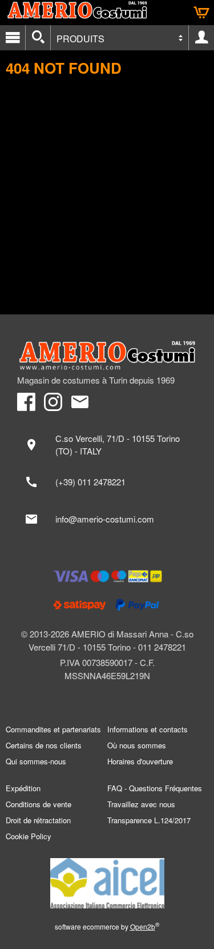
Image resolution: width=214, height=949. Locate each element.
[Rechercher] (38, 37)
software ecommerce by (107, 926)
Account (201, 37)
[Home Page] (107, 355)
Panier (201, 12)
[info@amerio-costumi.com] (107, 519)
